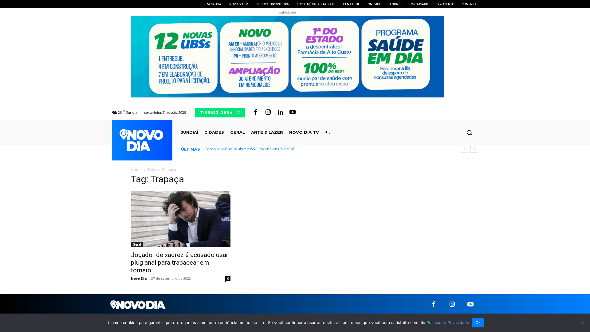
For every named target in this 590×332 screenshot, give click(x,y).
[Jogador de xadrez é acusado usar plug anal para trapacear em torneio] (180, 219)
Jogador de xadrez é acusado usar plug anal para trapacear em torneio (179, 262)
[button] (469, 132)
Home (136, 169)
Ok (478, 322)
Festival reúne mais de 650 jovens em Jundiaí (249, 148)
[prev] (464, 149)
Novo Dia (139, 278)
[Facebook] (255, 112)
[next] (474, 149)
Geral (137, 244)
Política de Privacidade (448, 322)
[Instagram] (268, 112)
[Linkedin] (280, 112)
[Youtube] (292, 112)
